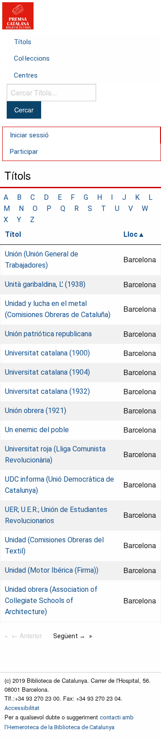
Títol (13, 234)
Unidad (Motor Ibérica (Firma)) (51, 570)
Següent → (69, 636)
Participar (24, 152)
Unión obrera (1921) (35, 410)
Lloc (130, 234)
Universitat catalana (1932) (47, 391)
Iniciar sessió (29, 135)
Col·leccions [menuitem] (32, 58)
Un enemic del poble (37, 429)
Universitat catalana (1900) (47, 353)
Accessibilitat (21, 708)
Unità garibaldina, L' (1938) (45, 284)
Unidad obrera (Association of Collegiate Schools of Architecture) (51, 600)
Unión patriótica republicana (48, 334)
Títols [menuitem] (22, 42)
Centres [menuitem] (26, 75)
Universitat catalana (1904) (47, 372)
